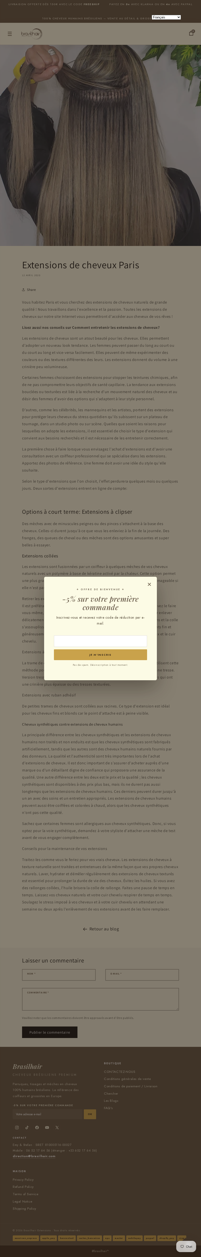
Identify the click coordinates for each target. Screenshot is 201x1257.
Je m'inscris (100, 655)
